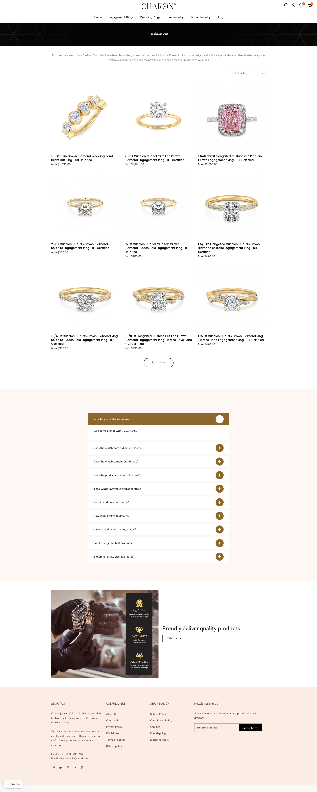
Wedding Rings (150, 17)
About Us (111, 714)
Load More (158, 362)
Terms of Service (115, 740)
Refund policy (114, 746)
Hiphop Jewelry (200, 17)
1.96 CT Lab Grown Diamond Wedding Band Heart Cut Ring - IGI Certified (82, 158)
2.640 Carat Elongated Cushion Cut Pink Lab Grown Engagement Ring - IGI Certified (230, 158)
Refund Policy (158, 714)
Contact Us (112, 720)
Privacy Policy (114, 727)
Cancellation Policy (161, 720)
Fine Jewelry (175, 17)
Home (98, 17)
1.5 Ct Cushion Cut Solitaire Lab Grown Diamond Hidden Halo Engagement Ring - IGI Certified (157, 248)
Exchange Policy (159, 740)
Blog (220, 17)
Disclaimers (112, 733)
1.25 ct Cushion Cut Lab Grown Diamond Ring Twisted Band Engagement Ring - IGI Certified (231, 338)
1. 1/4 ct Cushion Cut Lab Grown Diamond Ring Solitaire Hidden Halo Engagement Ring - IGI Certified (84, 340)
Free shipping (158, 733)
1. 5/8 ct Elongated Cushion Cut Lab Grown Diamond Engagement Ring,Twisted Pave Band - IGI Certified (158, 340)
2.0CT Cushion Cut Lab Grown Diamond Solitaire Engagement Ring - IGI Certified (80, 246)
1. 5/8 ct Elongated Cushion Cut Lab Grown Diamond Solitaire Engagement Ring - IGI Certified (229, 248)
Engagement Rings (121, 17)
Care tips (155, 727)
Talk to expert (175, 638)
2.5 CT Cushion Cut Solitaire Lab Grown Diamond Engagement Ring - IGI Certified (154, 158)
